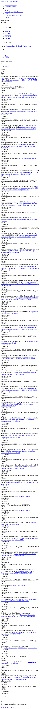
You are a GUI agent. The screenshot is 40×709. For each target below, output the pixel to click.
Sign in (7, 17)
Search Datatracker (10, 6)
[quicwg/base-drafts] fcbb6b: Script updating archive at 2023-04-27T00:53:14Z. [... (18, 373)
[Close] (1, 701)
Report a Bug (11, 46)
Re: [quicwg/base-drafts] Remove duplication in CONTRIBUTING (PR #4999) (18, 615)
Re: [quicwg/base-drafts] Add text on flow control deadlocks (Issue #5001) (18, 420)
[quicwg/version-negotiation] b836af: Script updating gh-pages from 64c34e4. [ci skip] (19, 298)
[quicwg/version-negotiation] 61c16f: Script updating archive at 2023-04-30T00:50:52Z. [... (20, 283)
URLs (11, 707)
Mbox (2, 707)
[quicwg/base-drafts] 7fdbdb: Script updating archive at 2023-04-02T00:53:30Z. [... (18, 678)
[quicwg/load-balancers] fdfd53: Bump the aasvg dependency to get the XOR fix (19, 539)
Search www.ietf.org (11, 5)
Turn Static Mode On (15, 15)
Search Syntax (9, 12)
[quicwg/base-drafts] (19, 585)
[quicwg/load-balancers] (23, 496)
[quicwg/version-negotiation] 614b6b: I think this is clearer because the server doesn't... (18, 145)
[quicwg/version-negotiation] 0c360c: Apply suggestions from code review (18, 251)
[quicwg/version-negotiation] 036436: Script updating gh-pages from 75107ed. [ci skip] (19, 96)
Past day (7, 33)
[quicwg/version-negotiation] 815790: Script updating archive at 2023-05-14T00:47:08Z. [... (20, 79)
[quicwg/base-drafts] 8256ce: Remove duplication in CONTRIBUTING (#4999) (18, 572)
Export (7, 66)
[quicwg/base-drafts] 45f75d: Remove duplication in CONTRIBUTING (18, 633)
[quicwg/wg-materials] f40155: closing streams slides (20, 648)
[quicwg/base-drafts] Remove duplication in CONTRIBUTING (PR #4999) (19, 600)
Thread (7, 57)
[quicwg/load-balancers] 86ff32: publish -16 (18, 523)
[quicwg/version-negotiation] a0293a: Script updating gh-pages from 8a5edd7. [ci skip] (19, 204)
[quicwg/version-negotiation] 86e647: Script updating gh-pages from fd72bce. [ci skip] (18, 128)
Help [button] (6, 10)
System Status (27, 46)
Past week (8, 35)
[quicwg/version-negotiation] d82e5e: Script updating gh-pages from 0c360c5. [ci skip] (19, 236)
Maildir (7, 707)
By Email (19, 46)
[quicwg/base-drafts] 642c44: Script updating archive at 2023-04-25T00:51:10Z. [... (18, 467)
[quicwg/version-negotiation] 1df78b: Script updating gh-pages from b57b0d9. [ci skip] (19, 173)
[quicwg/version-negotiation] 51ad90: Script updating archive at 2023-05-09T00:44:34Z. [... (20, 267)
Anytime (7, 31)
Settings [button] (7, 13)
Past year (7, 38)
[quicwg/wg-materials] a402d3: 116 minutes (18, 662)
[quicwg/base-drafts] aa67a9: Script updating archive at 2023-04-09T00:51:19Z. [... (18, 554)
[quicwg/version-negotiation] (27, 158)
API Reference (18, 12)
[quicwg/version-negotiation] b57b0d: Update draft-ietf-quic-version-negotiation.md (19, 189)
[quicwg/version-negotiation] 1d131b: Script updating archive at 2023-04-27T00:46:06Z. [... (20, 389)
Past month (8, 36)
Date (6, 56)
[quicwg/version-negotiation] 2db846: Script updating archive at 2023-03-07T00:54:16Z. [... (20, 328)
